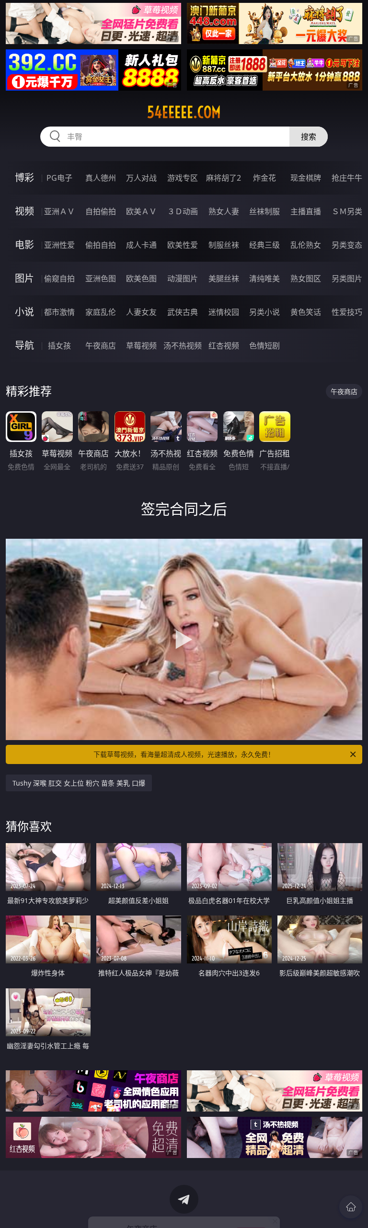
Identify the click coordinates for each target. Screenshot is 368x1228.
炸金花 (264, 178)
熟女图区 (305, 278)
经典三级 (264, 245)
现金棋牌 (305, 178)
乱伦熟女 (305, 245)
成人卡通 (141, 245)
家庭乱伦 (100, 312)
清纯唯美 (264, 278)
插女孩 (59, 345)
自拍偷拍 (100, 211)
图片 (24, 278)
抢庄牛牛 (347, 178)
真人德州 (100, 178)
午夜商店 (100, 345)
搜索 (308, 136)
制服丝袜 (223, 245)
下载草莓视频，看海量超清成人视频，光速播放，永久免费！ (184, 754)
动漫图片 (182, 278)
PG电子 (59, 178)
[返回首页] (350, 1206)
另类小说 (264, 312)
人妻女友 (141, 312)
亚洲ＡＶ (59, 211)
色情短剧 (264, 345)
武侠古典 (182, 312)
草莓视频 (141, 345)
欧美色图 (141, 278)
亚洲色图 (100, 278)
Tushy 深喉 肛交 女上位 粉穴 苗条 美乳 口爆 (78, 783)
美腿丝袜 (223, 278)
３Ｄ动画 (182, 211)
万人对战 (141, 178)
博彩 (24, 177)
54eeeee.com (184, 112)
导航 (24, 345)
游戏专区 (182, 178)
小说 (24, 311)
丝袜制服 (264, 211)
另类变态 (347, 245)
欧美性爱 (182, 245)
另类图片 (347, 278)
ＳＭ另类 (347, 211)
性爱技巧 (347, 312)
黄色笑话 (305, 312)
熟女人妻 (223, 211)
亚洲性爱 (59, 245)
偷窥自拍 (59, 278)
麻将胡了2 (223, 178)
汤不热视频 (182, 345)
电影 (24, 244)
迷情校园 (223, 312)
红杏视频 (223, 345)
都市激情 (59, 312)
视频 (24, 211)
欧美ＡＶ (141, 211)
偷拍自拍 (100, 245)
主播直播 (305, 211)
